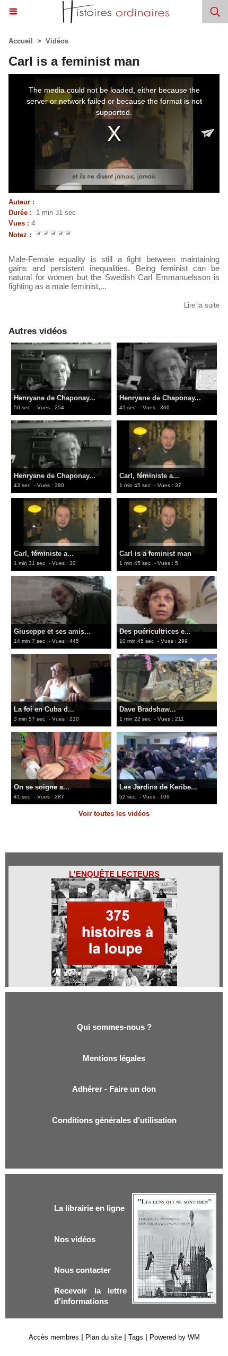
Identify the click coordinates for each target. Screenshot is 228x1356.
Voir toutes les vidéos (114, 814)
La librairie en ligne (89, 1208)
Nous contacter (82, 1269)
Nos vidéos (74, 1239)
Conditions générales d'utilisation (114, 1120)
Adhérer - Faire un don (114, 1088)
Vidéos (57, 41)
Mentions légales (114, 1058)
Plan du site (103, 1337)
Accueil (20, 41)
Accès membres (54, 1337)
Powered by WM (175, 1337)
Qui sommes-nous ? (114, 1026)
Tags (135, 1337)
